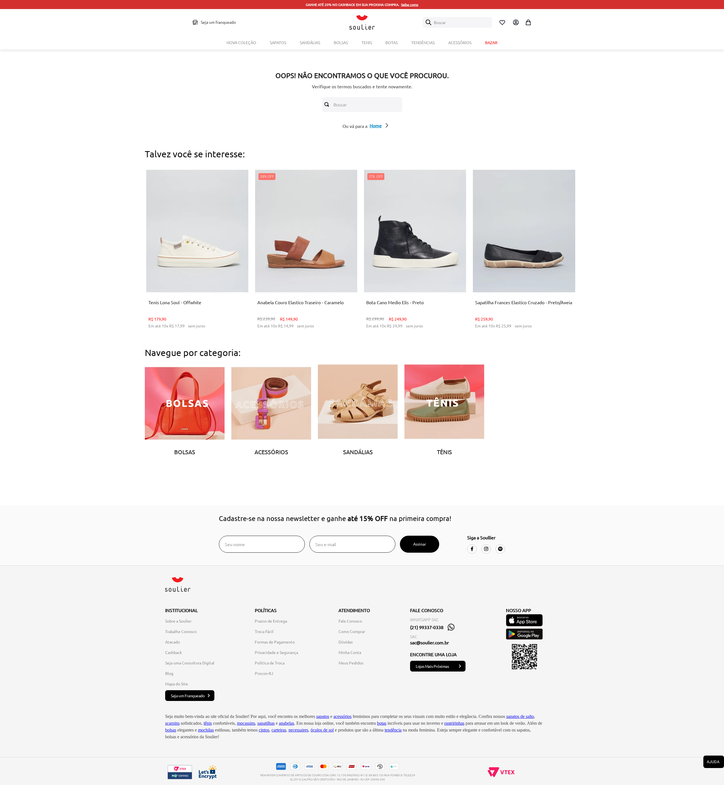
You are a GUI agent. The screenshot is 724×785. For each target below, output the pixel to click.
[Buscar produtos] (327, 104)
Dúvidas (346, 641)
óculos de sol (322, 730)
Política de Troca (270, 662)
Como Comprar (352, 631)
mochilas (206, 730)
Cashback (173, 652)
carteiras (279, 730)
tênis (208, 723)
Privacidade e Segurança (276, 652)
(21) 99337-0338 (426, 627)
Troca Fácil (264, 631)
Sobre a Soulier (178, 620)
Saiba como (409, 4)
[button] (180, 278)
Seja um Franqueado (188, 695)
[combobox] (457, 22)
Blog (169, 673)
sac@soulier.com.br (429, 642)
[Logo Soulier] (362, 22)
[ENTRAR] (515, 22)
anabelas (286, 723)
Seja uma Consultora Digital (189, 662)
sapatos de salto (520, 716)
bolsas (170, 730)
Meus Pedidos (351, 662)
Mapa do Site (176, 683)
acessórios (342, 716)
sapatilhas (266, 723)
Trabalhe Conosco (181, 631)
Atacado (172, 641)
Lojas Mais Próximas (432, 666)
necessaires (298, 730)
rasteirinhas (454, 723)
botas (381, 723)
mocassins (246, 723)
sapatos (322, 716)
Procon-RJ (264, 673)
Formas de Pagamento (275, 641)
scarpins (172, 723)
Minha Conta (350, 652)
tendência (393, 730)
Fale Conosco (350, 620)
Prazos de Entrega (271, 620)
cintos (264, 730)
